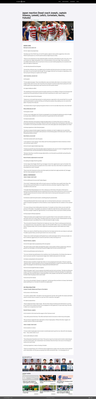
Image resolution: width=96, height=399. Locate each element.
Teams (77, 1)
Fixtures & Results (65, 1)
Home (60, 1)
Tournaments (72, 1)
